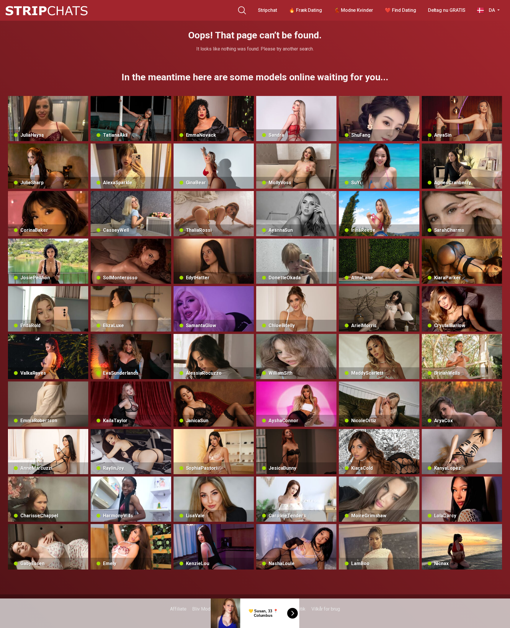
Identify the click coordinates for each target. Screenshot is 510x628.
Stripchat (267, 10)
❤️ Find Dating (400, 10)
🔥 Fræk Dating (305, 10)
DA (490, 10)
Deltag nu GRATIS (446, 10)
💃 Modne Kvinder (353, 10)
